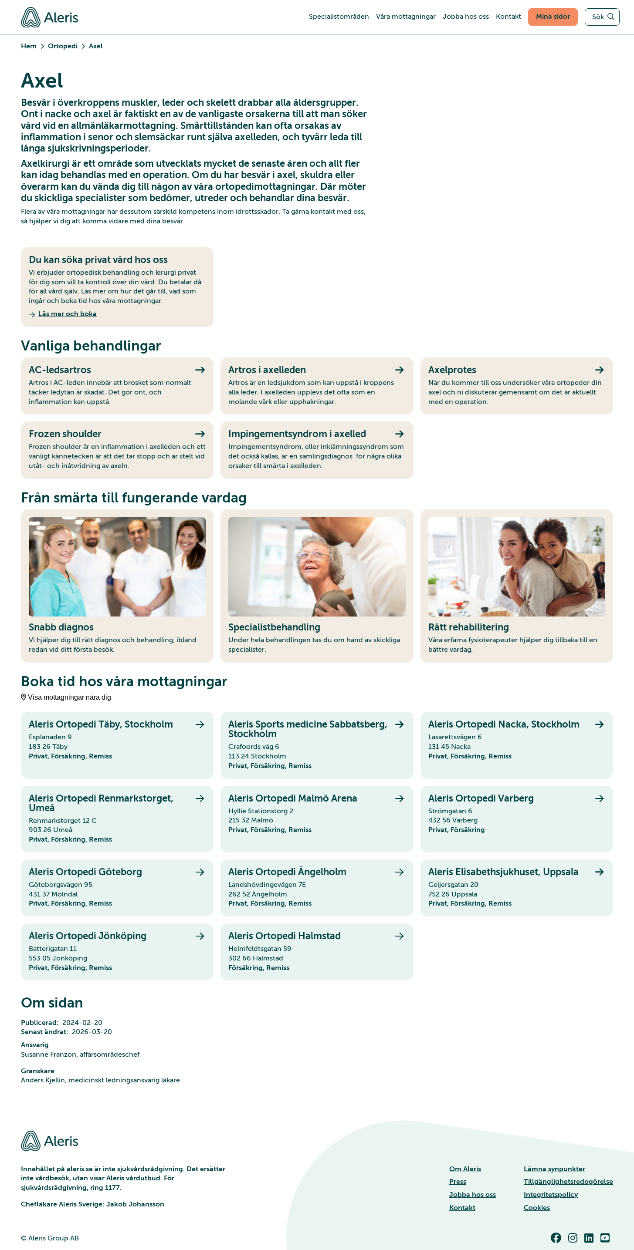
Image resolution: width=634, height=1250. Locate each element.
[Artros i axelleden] (316, 386)
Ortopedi (63, 46)
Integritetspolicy (551, 1195)
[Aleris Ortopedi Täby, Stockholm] (117, 745)
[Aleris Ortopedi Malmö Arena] (316, 819)
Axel (96, 46)
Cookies (537, 1208)
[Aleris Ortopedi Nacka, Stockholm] (516, 745)
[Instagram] (574, 1238)
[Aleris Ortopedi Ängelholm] (316, 888)
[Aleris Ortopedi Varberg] (516, 819)
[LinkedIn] (590, 1238)
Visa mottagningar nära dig (69, 697)
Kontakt (462, 1208)
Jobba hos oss (472, 1195)
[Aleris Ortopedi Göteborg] (117, 888)
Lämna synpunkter (554, 1169)
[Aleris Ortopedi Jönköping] (117, 952)
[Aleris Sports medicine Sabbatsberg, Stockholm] (316, 745)
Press (457, 1182)
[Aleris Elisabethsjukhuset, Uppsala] (516, 888)
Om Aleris (465, 1169)
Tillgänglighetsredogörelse (568, 1182)
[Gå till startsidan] (49, 17)
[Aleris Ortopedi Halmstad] (316, 952)
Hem (29, 46)
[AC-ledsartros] (117, 386)
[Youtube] (606, 1238)
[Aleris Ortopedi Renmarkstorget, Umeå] (117, 819)
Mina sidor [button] (553, 16)
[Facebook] (558, 1238)
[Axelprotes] (516, 386)
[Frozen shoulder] (117, 450)
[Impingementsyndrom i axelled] (316, 450)
